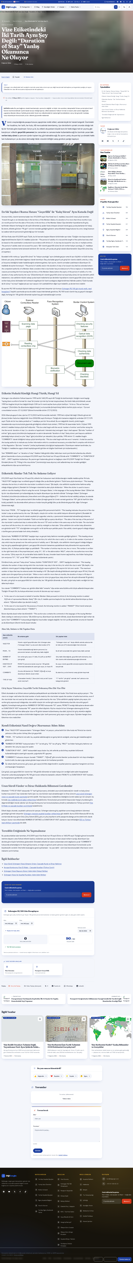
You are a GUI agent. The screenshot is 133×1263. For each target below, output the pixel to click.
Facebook (57, 986)
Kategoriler (26, 7)
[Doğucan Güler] (103, 130)
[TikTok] (130, 1)
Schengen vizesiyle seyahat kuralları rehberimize (42, 814)
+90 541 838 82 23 (112, 1184)
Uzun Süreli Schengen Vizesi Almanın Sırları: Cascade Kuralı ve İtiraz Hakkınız (33, 864)
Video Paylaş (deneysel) (33, 986)
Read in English (6, 77)
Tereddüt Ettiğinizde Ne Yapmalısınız (113, 114)
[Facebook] (127, 1)
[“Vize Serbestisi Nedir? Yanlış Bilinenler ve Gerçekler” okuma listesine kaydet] (128, 1019)
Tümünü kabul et (124, 1259)
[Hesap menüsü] (129, 7)
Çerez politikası (18, 1255)
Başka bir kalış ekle (13, 931)
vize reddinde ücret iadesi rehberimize (22, 800)
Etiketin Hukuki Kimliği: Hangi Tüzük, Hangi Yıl (115, 96)
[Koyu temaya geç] (124, 7)
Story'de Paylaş (15, 986)
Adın (35, 1115)
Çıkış (20, 920)
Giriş (5, 920)
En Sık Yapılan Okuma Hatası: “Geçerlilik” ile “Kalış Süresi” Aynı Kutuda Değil (115, 92)
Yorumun (36, 1126)
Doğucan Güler (6, 63)
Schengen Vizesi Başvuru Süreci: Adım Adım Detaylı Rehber (26, 871)
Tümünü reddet (110, 1259)
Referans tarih (82, 928)
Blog (37, 7)
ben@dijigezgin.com (113, 1179)
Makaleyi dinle (29, 77)
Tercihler (98, 1259)
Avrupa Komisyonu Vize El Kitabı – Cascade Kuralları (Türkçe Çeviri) (29, 867)
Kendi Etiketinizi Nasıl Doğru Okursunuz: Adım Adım (114, 105)
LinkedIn (81, 986)
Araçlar (61, 7)
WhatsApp (69, 986)
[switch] (117, 7)
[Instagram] (117, 1)
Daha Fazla (75, 7)
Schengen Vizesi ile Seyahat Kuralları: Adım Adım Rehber (25, 875)
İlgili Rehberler (106, 118)
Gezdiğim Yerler (49, 7)
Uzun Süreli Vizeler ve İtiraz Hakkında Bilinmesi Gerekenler (113, 110)
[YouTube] (120, 1)
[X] (123, 1)
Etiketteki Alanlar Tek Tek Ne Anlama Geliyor (113, 100)
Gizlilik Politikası (63, 1155)
